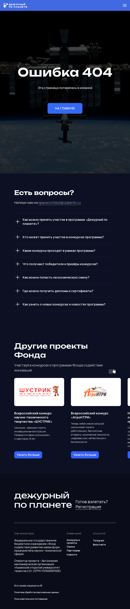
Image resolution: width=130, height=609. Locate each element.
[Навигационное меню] (125, 5)
